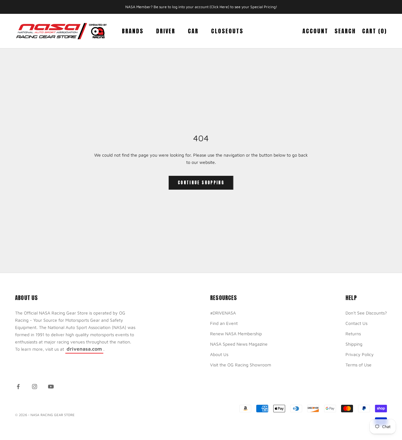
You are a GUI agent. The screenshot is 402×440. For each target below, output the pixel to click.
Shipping (353, 344)
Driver (165, 31)
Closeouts (227, 31)
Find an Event (224, 323)
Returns (353, 333)
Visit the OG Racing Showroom (240, 364)
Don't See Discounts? (366, 312)
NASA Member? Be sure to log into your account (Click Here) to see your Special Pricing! (201, 6)
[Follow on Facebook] (18, 386)
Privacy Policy (359, 354)
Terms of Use (358, 364)
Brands (133, 31)
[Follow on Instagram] (34, 386)
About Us (219, 354)
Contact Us (356, 323)
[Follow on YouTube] (51, 386)
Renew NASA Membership (236, 333)
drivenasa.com (84, 349)
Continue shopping (201, 183)
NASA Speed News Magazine (239, 344)
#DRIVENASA (223, 312)
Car (193, 31)
